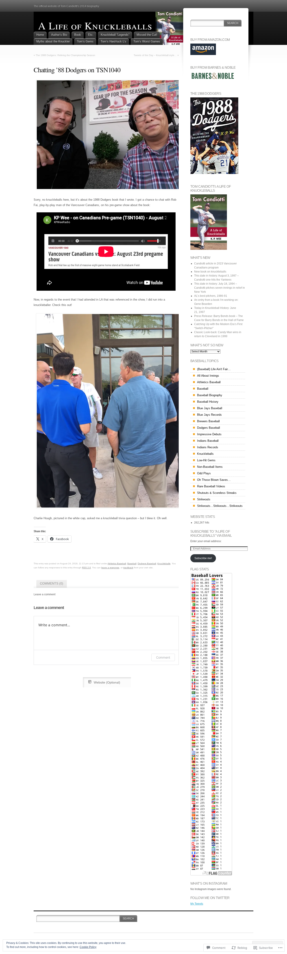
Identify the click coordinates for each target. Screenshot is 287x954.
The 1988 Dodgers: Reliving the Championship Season (65, 55)
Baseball (131, 563)
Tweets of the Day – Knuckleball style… (155, 55)
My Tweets (196, 903)
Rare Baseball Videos (211, 486)
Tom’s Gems (85, 41)
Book (77, 34)
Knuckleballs (163, 563)
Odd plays (204, 473)
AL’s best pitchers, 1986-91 (210, 295)
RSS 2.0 (86, 567)
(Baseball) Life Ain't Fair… (214, 369)
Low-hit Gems (206, 460)
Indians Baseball (208, 440)
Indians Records (207, 447)
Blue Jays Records (209, 414)
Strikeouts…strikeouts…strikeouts (220, 506)
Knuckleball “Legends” (115, 34)
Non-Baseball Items (210, 466)
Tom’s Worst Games (146, 41)
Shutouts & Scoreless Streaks (217, 493)
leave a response (110, 567)
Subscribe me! (203, 558)
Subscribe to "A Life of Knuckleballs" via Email (211, 533)
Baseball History (207, 401)
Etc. (90, 34)
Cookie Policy (88, 947)
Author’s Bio (59, 34)
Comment (163, 657)
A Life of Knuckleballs (95, 25)
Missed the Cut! (147, 34)
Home (40, 34)
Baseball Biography (209, 395)
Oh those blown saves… (214, 479)
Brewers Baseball (208, 421)
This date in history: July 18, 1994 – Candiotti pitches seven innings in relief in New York (219, 287)
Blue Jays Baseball (209, 408)
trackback (128, 567)
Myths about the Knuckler (53, 41)
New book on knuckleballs (210, 271)
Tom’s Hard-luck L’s (113, 41)
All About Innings (208, 375)
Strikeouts (203, 499)
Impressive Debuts (209, 434)
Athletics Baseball (117, 563)
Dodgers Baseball (147, 563)
